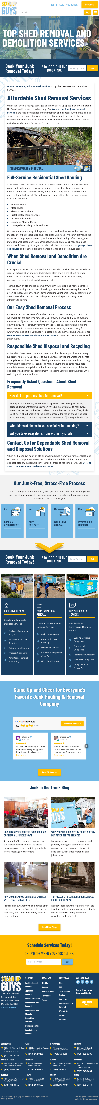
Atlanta (77, 1044)
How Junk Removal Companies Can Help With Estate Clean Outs (25, 898)
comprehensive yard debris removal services (31, 335)
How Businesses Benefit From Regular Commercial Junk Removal (25, 833)
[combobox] (51, 12)
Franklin (78, 1059)
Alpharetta (55, 1044)
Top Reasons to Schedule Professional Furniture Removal (72, 898)
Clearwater (6, 1044)
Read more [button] (21, 755)
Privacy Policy (7, 1099)
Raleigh (4, 1075)
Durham (53, 1059)
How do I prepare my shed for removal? (36, 395)
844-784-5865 (68, 5)
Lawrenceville (7, 1059)
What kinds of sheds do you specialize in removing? (44, 425)
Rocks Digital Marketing (87, 1099)
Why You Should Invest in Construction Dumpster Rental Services (73, 833)
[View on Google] (18, 738)
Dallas (53, 1075)
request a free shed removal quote (34, 466)
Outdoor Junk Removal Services (33, 86)
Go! (92, 68)
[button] (95, 12)
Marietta (29, 1059)
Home (10, 86)
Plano (76, 1075)
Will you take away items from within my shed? (41, 433)
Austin (28, 1075)
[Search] (87, 12)
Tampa (28, 1044)
